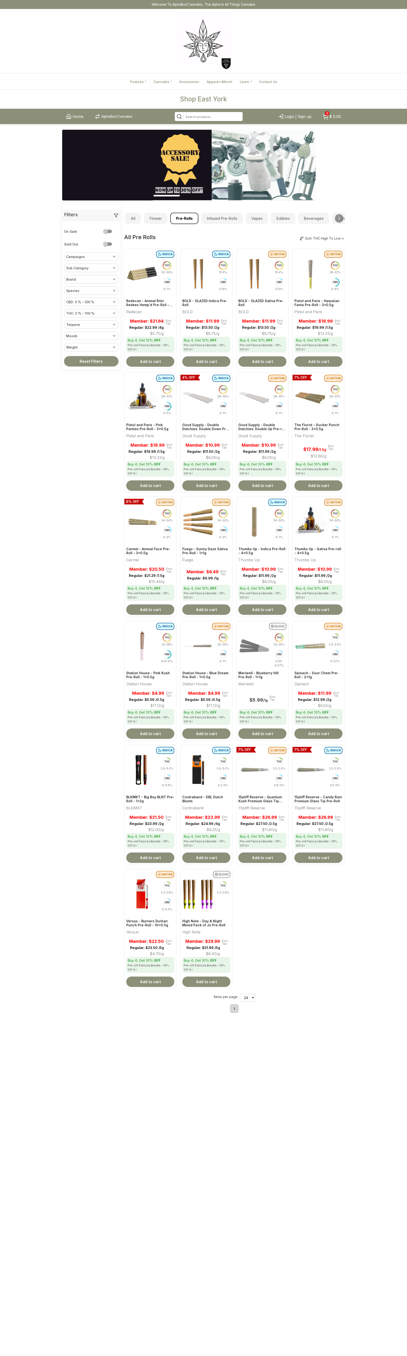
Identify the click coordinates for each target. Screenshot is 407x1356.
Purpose (138, 82)
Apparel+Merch (219, 82)
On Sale (70, 231)
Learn (246, 82)
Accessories (189, 82)
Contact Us (268, 82)
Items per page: (226, 997)
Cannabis (163, 82)
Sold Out (71, 244)
